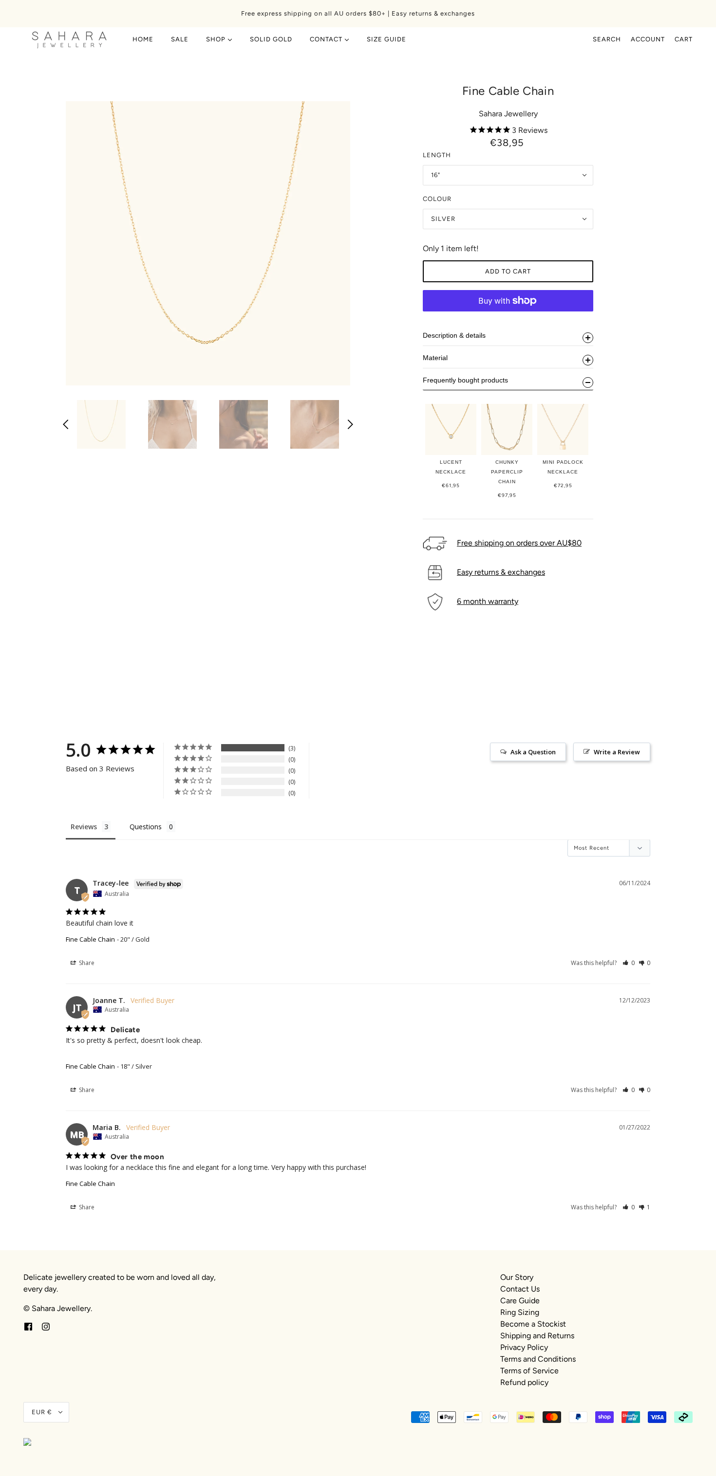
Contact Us (520, 1289)
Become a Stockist (533, 1324)
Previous (65, 424)
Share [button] (85, 963)
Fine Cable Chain (90, 939)
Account (648, 39)
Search (607, 39)
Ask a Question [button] (533, 751)
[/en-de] (69, 39)
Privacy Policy (524, 1347)
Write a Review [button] (617, 751)
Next (350, 424)
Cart (684, 39)
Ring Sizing (519, 1312)
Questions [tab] (146, 826)
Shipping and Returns (537, 1335)
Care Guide (520, 1300)
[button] (628, 963)
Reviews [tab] (84, 826)
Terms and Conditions (538, 1359)
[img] (28, 1326)
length (437, 155)
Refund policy (524, 1382)
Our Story (516, 1277)
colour (437, 198)
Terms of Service (529, 1370)
